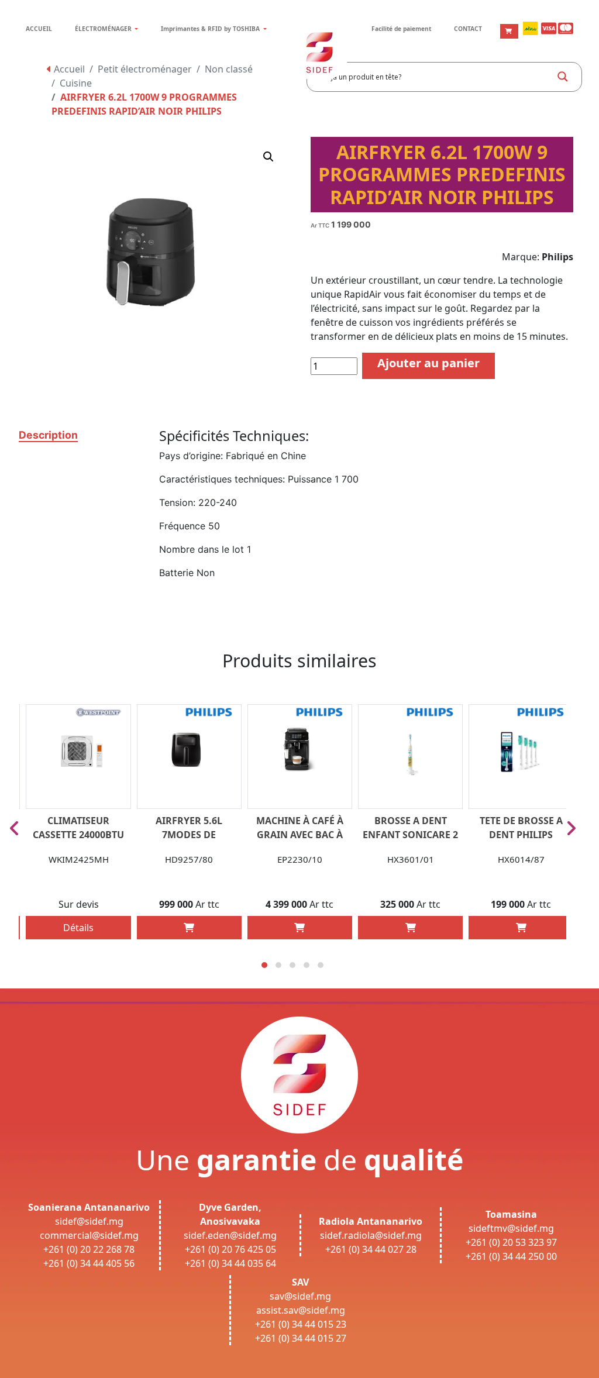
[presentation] (14, 828)
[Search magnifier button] (563, 77)
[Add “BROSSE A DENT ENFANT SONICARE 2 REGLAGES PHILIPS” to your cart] (410, 927)
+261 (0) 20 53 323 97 (511, 1242)
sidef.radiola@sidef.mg (371, 1235)
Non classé (229, 69)
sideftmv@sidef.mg (511, 1228)
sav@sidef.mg (300, 1296)
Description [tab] (48, 435)
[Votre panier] (509, 31)
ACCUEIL (39, 29)
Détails (78, 927)
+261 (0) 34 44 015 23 (300, 1324)
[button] (268, 156)
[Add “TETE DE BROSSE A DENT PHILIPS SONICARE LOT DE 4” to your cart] (521, 927)
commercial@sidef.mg (89, 1235)
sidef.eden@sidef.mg (230, 1235)
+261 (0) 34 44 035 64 (230, 1263)
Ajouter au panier (428, 363)
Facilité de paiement (401, 29)
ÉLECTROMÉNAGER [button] (104, 29)
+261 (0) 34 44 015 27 (300, 1338)
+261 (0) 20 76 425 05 (230, 1249)
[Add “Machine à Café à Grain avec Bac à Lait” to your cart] (299, 927)
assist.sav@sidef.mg (300, 1310)
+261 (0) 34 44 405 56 (89, 1263)
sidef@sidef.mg (89, 1221)
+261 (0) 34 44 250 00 (511, 1256)
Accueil (68, 69)
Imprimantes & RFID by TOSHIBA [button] (211, 29)
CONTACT (468, 29)
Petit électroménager (145, 69)
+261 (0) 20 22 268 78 (89, 1249)
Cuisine (76, 83)
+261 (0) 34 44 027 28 (370, 1249)
